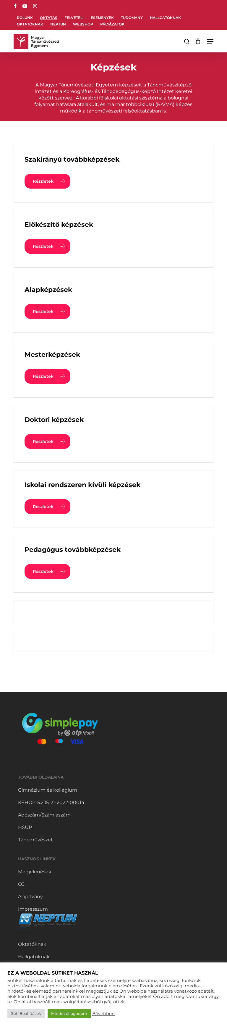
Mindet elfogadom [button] (69, 1013)
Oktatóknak (32, 944)
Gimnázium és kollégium (47, 790)
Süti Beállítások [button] (26, 1013)
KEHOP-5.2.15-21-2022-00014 (51, 802)
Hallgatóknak (34, 957)
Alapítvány (30, 896)
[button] (210, 41)
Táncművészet (35, 840)
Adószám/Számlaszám (44, 815)
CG (21, 884)
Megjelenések (34, 872)
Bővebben (103, 1013)
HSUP (25, 827)
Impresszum (33, 909)
